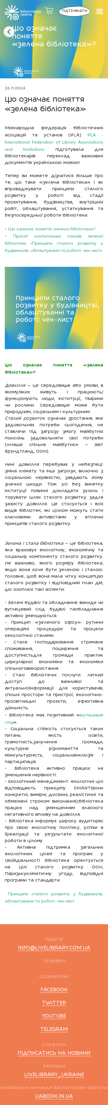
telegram (54, 1029)
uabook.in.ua (54, 1096)
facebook (54, 990)
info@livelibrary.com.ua (54, 948)
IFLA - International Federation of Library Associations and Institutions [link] (54, 142)
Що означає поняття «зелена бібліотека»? (51, 229)
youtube (54, 1016)
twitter (54, 1003)
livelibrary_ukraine (54, 1075)
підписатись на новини (54, 1053)
